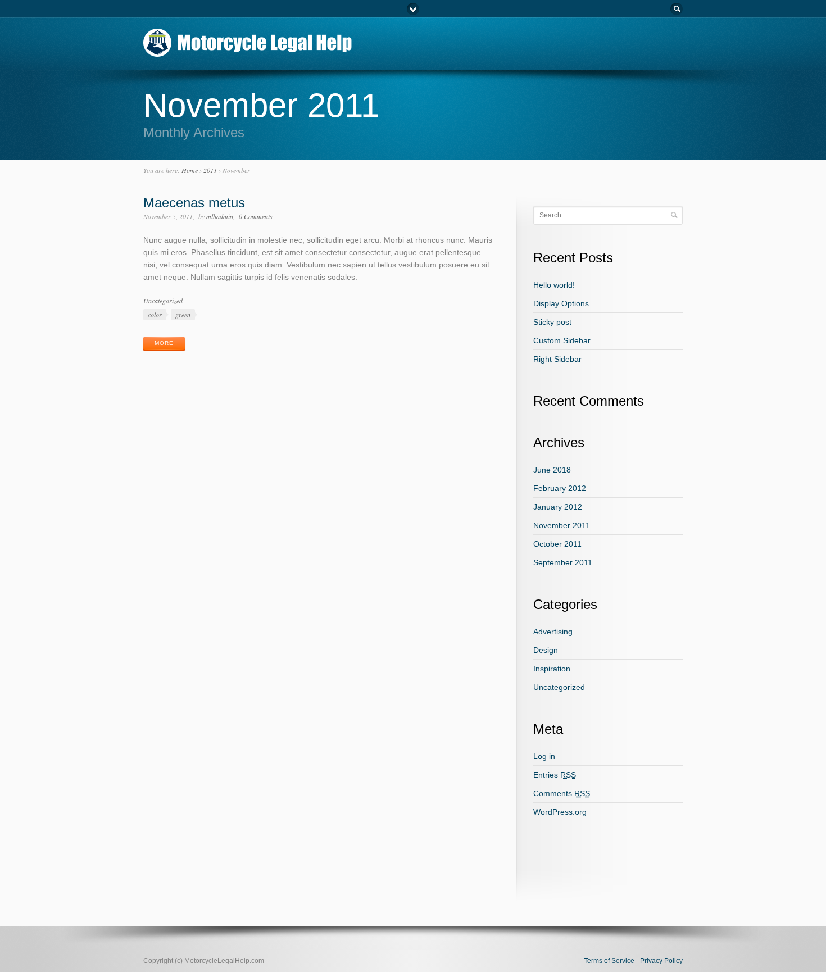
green (182, 314)
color (155, 314)
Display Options (561, 303)
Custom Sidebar (562, 340)
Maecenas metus (194, 202)
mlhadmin (219, 216)
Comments (561, 793)
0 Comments (256, 216)
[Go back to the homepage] (248, 52)
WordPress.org (560, 811)
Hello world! (554, 284)
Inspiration (551, 668)
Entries (554, 774)
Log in (544, 756)
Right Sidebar (557, 359)
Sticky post (552, 321)
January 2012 (557, 506)
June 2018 (552, 469)
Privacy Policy (661, 961)
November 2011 (561, 525)
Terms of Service (609, 961)
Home (189, 170)
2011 (210, 170)
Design (545, 650)
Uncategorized (163, 300)
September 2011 (562, 562)
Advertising (553, 631)
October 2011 (557, 543)
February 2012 (559, 488)
